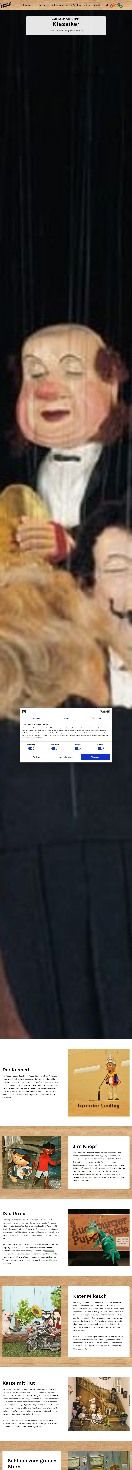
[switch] (54, 748)
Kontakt (97, 5)
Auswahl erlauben (66, 757)
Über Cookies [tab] (97, 718)
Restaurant (59, 5)
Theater (26, 5)
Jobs (88, 5)
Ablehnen (36, 757)
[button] (27, 5)
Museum (42, 5)
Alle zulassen (95, 757)
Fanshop (77, 5)
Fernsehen (107, 1174)
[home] (9, 5)
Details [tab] (66, 718)
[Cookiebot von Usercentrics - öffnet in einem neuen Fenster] (101, 711)
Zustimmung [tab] (35, 718)
